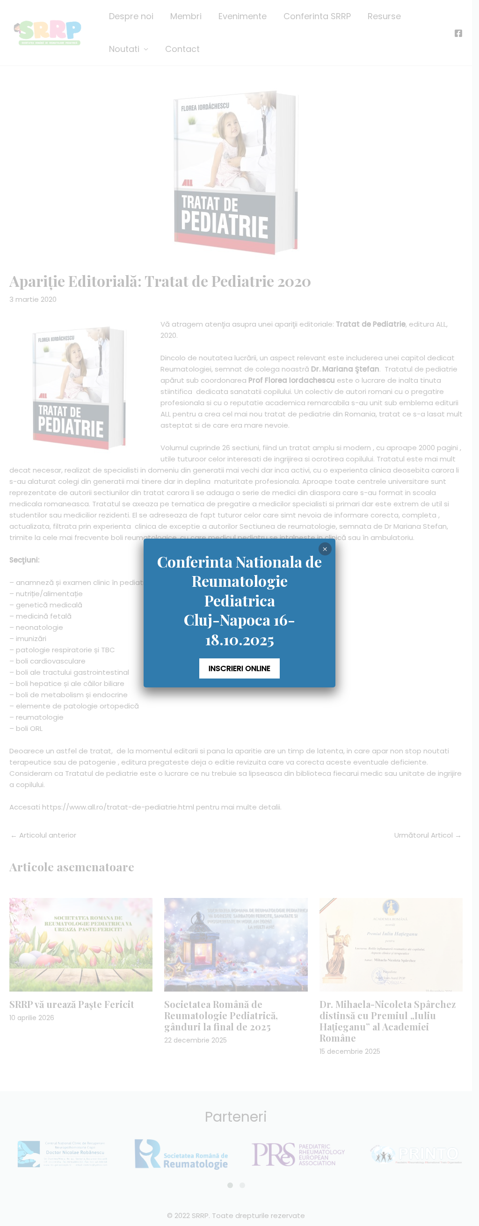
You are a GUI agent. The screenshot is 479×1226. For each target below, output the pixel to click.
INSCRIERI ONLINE (239, 668)
